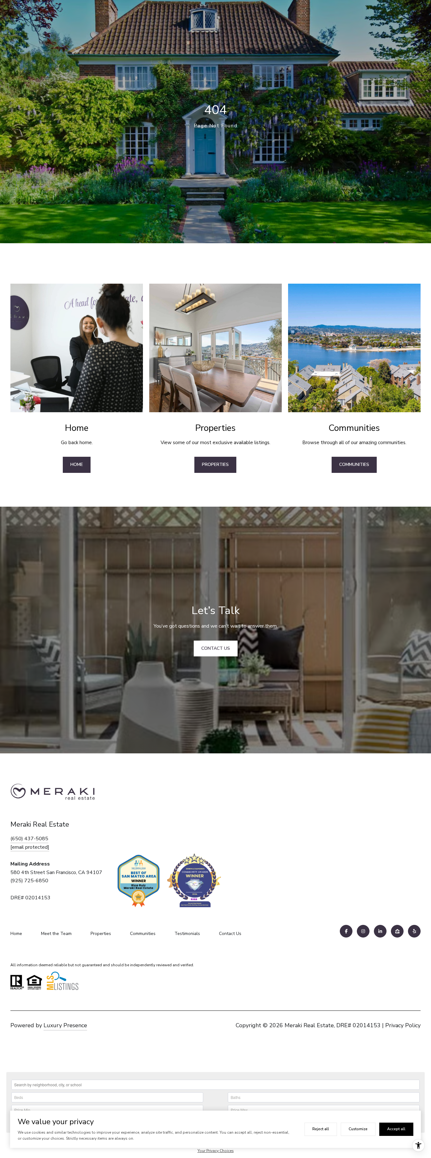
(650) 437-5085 (29, 838)
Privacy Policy (403, 1025)
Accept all (396, 1128)
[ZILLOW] (397, 931)
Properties (215, 464)
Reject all (320, 1128)
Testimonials (187, 934)
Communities (354, 464)
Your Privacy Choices (216, 1150)
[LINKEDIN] (380, 931)
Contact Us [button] (215, 648)
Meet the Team (56, 934)
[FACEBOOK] (346, 931)
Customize (358, 1128)
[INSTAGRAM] (363, 931)
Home (76, 464)
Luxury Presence (65, 1025)
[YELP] (414, 931)
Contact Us (230, 934)
